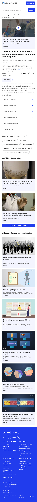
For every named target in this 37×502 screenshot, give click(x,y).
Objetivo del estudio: (10, 111)
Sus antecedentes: (10, 105)
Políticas (32, 496)
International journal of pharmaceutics (8, 72)
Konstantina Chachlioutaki (9, 60)
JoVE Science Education (10, 484)
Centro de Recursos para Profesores (10, 489)
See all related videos (19, 225)
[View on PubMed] (30, 73)
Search (31, 10)
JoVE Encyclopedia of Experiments (25, 466)
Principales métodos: (10, 117)
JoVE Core (6, 480)
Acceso (5, 466)
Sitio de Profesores (8, 492)
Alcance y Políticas (24, 448)
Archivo (21, 469)
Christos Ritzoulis (22, 60)
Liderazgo (6, 446)
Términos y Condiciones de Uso (9, 496)
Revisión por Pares (24, 451)
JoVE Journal (22, 461)
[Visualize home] (13, 3)
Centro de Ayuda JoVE (9, 451)
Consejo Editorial (24, 446)
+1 (8, 62)
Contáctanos (30, 3)
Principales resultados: (11, 123)
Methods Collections (25, 463)
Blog (4, 448)
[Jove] (5, 3)
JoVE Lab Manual (8, 486)
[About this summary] (12, 80)
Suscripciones (7, 463)
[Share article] (33, 73)
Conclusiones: (8, 129)
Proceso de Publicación (26, 444)
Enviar (21, 455)
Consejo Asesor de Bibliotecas (8, 471)
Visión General (7, 444)
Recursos (6, 468)
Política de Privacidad (21, 496)
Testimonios (6, 461)
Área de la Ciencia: (10, 99)
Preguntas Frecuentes (25, 453)
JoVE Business (7, 482)
